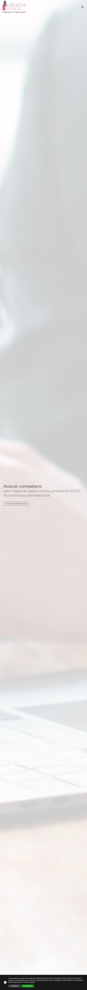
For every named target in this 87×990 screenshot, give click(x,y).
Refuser (15, 986)
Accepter (28, 986)
